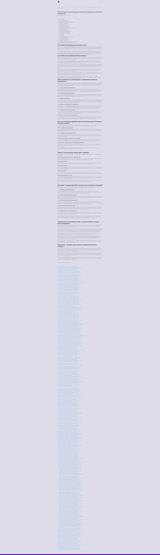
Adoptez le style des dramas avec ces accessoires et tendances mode (70, 515)
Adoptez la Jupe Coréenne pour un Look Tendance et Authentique (68, 354)
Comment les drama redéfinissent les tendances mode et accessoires (69, 507)
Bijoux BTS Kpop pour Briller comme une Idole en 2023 (67, 294)
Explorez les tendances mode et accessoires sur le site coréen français (70, 417)
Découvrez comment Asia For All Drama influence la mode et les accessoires (71, 497)
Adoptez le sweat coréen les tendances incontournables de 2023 (68, 446)
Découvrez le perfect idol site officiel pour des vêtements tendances (69, 336)
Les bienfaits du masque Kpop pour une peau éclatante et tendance (68, 378)
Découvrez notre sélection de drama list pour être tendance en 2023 (70, 517)
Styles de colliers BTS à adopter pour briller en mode (67, 310)
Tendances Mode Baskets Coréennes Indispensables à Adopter (67, 266)
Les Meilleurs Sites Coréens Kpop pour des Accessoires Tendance (69, 414)
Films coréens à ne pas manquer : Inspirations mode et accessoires (66, 22)
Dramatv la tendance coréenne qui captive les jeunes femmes (68, 478)
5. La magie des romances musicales (64, 26)
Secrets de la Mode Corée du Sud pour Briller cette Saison (67, 442)
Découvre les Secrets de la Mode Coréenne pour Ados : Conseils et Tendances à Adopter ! (72, 335)
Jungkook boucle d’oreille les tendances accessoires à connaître (68, 460)
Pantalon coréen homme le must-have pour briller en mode (68, 405)
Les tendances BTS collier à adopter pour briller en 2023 (67, 436)
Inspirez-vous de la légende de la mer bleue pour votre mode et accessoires (70, 267)
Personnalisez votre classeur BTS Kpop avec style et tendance (68, 384)
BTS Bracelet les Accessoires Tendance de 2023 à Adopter (67, 431)
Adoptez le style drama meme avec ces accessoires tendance (68, 480)
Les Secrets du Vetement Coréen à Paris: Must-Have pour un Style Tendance (70, 360)
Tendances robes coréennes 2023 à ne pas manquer (66, 393)
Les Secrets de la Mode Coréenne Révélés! (64, 375)
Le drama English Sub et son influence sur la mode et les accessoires (70, 481)
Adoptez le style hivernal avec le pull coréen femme (67, 386)
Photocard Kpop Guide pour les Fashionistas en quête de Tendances (68, 390)
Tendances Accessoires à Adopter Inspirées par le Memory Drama (69, 526)
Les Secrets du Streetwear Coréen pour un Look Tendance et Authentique (69, 391)
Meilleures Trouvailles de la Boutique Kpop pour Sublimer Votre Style (69, 328)
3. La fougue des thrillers (62, 24)
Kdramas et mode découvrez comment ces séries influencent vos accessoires (71, 489)
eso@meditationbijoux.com (62, 15)
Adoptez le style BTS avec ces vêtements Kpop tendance (67, 326)
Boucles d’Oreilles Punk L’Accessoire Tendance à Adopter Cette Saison (69, 337)
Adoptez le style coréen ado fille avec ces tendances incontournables (69, 274)
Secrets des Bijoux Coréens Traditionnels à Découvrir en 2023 (69, 368)
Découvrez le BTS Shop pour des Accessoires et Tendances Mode (68, 351)
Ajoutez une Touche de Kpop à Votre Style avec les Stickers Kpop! (68, 358)
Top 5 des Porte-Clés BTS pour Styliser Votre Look (66, 447)
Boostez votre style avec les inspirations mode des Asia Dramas (69, 498)
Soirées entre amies (62, 33)
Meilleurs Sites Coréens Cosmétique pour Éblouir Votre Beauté (69, 416)
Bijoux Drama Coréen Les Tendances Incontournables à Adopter (69, 469)
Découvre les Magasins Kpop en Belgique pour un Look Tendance (68, 319)
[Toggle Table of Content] (77, 19)
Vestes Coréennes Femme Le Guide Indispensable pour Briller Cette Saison (70, 275)
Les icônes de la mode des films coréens (63, 21)
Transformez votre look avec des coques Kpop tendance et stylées (68, 388)
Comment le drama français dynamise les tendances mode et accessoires (70, 482)
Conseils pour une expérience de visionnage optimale (66, 31)
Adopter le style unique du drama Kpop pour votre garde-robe (68, 514)
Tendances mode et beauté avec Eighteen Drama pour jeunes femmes (69, 520)
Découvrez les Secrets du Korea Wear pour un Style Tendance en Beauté (69, 353)
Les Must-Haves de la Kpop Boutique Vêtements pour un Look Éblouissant (69, 325)
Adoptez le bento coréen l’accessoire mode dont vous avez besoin (68, 461)
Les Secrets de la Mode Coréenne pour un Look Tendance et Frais (68, 374)
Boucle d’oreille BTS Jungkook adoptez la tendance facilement (69, 290)
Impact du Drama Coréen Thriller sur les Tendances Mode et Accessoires (70, 473)
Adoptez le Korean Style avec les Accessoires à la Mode (67, 269)
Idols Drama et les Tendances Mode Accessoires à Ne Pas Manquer (69, 479)
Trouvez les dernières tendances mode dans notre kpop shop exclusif (69, 376)
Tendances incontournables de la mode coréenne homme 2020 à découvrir (70, 344)
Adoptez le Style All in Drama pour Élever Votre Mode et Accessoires (70, 499)
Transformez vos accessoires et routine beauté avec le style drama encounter (71, 519)
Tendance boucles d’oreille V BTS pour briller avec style (67, 398)
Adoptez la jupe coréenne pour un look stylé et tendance (68, 355)
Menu (101, 1)
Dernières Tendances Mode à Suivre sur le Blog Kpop (66, 450)
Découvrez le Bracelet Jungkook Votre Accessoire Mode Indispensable (69, 434)
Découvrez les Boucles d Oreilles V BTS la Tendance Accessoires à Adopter (70, 445)
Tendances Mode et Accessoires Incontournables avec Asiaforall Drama (70, 500)
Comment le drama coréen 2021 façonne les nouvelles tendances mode (70, 471)
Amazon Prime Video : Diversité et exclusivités (65, 30)
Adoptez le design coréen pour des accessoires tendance (67, 399)
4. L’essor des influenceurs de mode (64, 40)
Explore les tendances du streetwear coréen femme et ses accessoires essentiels (72, 381)
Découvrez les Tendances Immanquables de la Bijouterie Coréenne (68, 302)
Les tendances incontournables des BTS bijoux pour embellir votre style (69, 433)
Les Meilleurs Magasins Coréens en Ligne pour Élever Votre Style (68, 270)
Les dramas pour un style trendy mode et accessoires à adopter (69, 508)
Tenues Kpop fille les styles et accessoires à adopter (67, 429)
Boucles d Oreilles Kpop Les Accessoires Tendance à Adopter (67, 392)
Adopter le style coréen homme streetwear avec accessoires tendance (70, 540)
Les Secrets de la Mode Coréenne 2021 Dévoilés (65, 305)
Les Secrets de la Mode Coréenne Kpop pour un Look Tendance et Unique (69, 304)
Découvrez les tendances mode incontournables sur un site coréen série (70, 413)
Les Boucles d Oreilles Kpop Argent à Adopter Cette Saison (68, 423)
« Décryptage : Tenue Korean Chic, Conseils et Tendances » (67, 377)
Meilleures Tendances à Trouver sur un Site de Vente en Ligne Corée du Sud (70, 546)
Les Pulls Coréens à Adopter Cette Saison (64, 385)
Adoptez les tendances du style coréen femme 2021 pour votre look (69, 330)
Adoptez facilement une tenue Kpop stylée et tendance (66, 428)
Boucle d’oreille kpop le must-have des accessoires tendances (68, 422)
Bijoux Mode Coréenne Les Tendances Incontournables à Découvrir (68, 301)
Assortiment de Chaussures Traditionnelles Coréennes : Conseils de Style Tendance (71, 350)
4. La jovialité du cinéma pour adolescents (64, 25)
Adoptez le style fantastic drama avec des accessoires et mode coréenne (70, 495)
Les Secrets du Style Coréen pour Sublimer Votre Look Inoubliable (68, 329)
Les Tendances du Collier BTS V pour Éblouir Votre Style (68, 312)
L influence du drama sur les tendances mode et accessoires (68, 518)
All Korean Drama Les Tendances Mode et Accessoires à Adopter (69, 477)
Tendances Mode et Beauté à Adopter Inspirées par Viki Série (68, 547)
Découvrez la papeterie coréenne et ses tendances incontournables (68, 463)
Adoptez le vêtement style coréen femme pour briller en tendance (69, 331)
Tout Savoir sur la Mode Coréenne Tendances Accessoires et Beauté (75, 7)
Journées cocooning (62, 34)
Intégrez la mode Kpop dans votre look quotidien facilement (67, 444)
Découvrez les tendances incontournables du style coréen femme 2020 (70, 332)
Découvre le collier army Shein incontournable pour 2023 (67, 359)
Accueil (59, 7)
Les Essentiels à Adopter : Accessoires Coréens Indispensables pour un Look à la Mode (72, 389)
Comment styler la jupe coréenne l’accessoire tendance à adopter (69, 532)
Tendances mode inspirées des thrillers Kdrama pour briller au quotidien (71, 490)
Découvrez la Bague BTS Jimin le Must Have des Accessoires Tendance (70, 364)
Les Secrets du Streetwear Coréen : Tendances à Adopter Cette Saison (69, 380)
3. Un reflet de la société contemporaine (64, 39)
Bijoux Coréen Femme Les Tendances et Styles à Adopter (67, 369)
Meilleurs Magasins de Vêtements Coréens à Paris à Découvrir (68, 361)
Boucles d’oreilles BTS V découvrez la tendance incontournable (69, 288)
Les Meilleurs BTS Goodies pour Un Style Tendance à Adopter (67, 352)
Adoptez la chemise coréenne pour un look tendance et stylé (67, 432)
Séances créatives (62, 35)
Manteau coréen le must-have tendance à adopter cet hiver (67, 457)
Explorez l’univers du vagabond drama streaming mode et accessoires (70, 494)
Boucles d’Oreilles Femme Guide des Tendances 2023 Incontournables (69, 357)
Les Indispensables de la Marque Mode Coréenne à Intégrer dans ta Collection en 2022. (72, 282)
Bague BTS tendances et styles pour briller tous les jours (67, 363)
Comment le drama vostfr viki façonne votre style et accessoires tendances (71, 516)
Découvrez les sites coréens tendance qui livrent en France (68, 415)
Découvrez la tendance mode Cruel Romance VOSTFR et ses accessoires (69, 548)
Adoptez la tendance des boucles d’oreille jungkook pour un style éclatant (70, 300)
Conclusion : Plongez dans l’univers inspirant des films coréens (66, 42)
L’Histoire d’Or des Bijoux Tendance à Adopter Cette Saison (67, 306)
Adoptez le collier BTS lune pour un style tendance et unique (69, 313)
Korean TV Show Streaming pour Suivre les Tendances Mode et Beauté (69, 462)
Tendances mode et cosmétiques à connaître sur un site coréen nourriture (70, 418)
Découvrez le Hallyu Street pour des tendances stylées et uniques (68, 425)
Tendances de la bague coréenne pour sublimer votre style (67, 427)
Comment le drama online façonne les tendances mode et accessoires (69, 501)
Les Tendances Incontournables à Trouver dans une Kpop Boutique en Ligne (70, 334)
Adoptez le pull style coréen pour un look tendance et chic (67, 448)
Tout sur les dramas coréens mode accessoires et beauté (68, 496)
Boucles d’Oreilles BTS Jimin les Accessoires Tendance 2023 (68, 289)
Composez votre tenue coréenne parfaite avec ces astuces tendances (69, 303)
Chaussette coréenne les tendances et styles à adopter (67, 435)
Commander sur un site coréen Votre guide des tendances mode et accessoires (71, 412)
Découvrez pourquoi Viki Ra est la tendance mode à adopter (67, 538)
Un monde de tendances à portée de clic (63, 20)
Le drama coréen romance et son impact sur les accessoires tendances (70, 470)
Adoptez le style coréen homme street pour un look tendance (67, 539)
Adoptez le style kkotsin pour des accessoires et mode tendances (68, 549)
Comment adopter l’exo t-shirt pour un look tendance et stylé (68, 456)
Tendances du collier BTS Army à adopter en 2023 (66, 311)
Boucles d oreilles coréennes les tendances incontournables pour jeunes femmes (71, 458)
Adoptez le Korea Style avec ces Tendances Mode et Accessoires (68, 426)
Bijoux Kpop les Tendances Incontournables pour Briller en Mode (68, 276)
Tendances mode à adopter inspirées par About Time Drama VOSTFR (69, 476)
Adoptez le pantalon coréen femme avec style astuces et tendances (69, 406)
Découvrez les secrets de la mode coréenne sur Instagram (67, 327)
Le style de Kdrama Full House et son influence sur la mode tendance (70, 488)
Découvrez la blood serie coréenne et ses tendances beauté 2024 (68, 268)
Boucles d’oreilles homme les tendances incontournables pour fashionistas (70, 307)
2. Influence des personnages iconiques (64, 38)
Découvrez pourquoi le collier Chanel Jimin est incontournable (68, 449)
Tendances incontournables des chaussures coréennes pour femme (68, 459)
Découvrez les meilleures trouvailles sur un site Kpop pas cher (68, 379)
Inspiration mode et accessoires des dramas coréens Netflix (69, 472)
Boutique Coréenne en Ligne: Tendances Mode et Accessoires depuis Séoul (69, 338)
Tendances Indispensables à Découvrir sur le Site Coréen (67, 411)
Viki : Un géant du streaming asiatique (64, 29)
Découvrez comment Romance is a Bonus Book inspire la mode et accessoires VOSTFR (71, 544)
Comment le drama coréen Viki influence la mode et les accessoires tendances (71, 474)
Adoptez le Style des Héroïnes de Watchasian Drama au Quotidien (69, 513)
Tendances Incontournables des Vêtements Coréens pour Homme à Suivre (69, 545)
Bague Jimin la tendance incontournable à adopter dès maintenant (68, 443)
